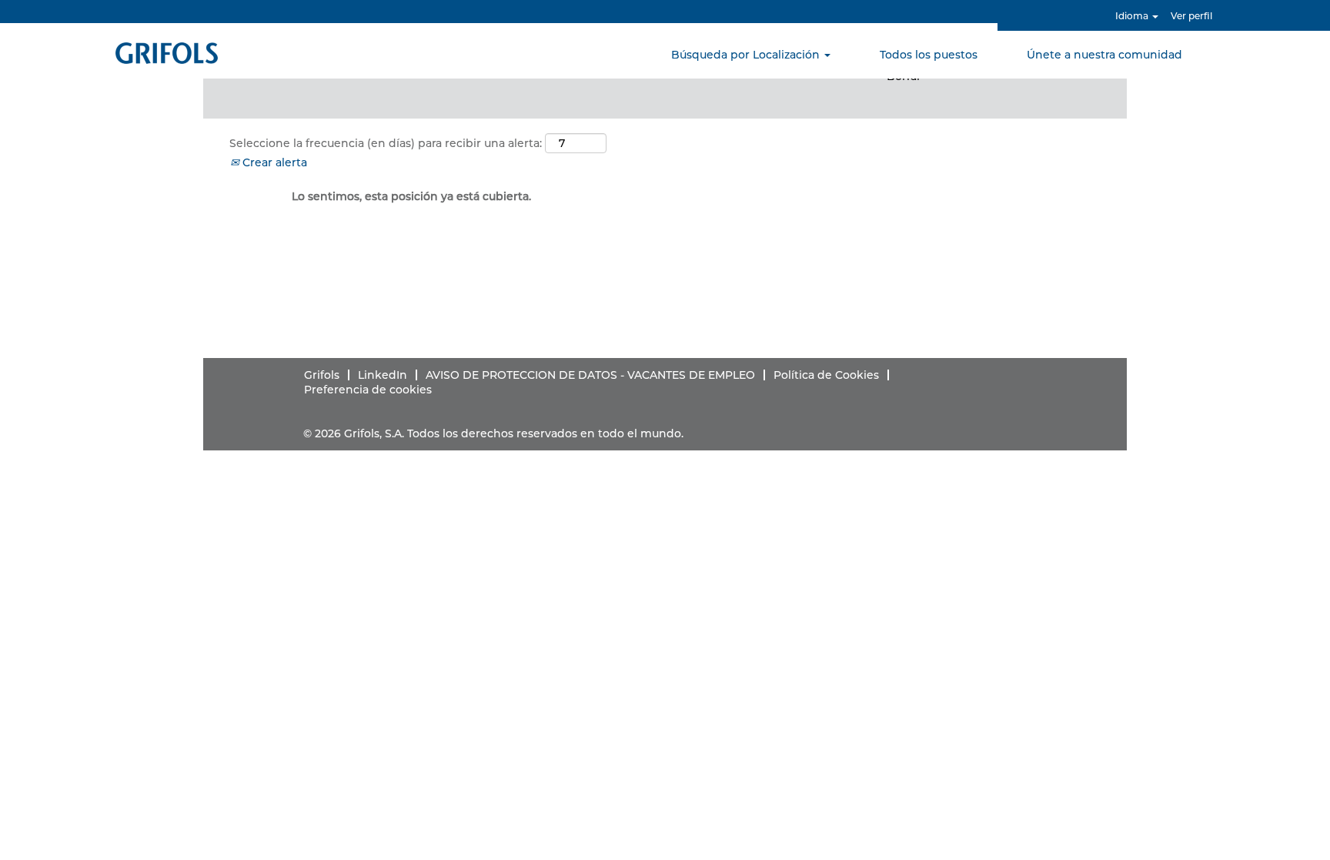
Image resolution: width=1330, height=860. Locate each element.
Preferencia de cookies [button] (368, 390)
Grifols (321, 375)
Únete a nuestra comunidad (1104, 55)
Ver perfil (1191, 16)
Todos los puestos (928, 55)
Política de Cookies (826, 375)
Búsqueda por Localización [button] (747, 55)
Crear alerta (273, 162)
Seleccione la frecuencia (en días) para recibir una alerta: (385, 143)
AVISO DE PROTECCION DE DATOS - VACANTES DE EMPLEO (590, 375)
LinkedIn (382, 375)
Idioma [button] (1133, 16)
